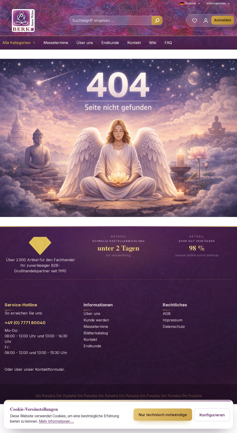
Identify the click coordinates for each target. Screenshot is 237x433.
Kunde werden (96, 320)
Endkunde (110, 42)
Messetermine (56, 42)
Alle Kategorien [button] (18, 42)
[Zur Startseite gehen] (23, 20)
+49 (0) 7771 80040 (25, 322)
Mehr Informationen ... (56, 421)
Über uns (84, 42)
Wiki (152, 42)
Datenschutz (174, 326)
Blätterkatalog (96, 333)
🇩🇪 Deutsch (190, 3)
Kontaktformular (49, 369)
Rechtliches (175, 304)
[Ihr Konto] (205, 20)
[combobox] (111, 20)
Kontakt (134, 42)
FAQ (168, 42)
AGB (167, 313)
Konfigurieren (212, 415)
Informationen (218, 3)
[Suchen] (157, 20)
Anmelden (222, 20)
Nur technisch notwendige (163, 414)
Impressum (172, 320)
